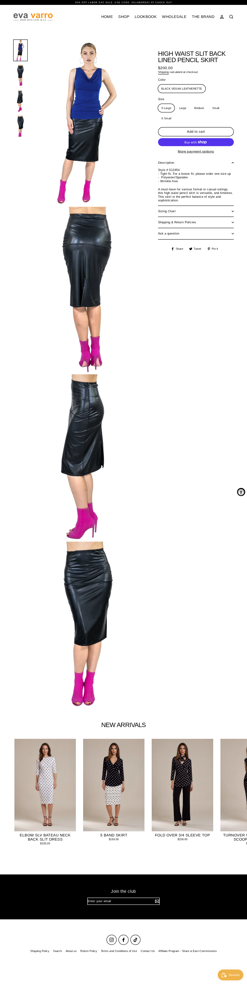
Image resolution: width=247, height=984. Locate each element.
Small (215, 107)
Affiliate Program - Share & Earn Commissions (187, 950)
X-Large (166, 107)
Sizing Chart (167, 211)
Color (162, 79)
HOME (107, 16)
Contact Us (148, 950)
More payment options (196, 151)
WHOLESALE (174, 16)
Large (182, 107)
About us (71, 950)
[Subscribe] (157, 901)
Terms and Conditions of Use (119, 950)
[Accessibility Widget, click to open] (241, 492)
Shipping (163, 72)
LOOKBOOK (146, 16)
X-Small (166, 118)
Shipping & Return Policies (177, 222)
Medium (199, 107)
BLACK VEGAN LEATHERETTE (181, 88)
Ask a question (168, 233)
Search (57, 950)
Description (166, 162)
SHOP (123, 16)
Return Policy (88, 950)
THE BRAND (203, 16)
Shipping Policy (39, 950)
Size (161, 99)
